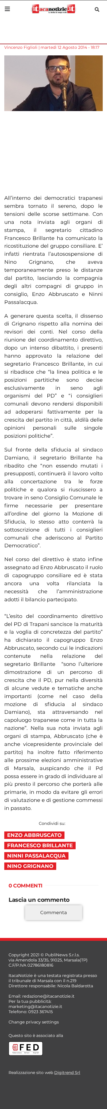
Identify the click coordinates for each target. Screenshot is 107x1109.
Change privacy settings (34, 1022)
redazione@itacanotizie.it (48, 996)
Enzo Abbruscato (34, 835)
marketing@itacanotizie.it (35, 1006)
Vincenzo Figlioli (20, 47)
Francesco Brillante (40, 845)
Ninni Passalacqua (36, 856)
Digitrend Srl (67, 1072)
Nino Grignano (30, 866)
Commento (21, 921)
